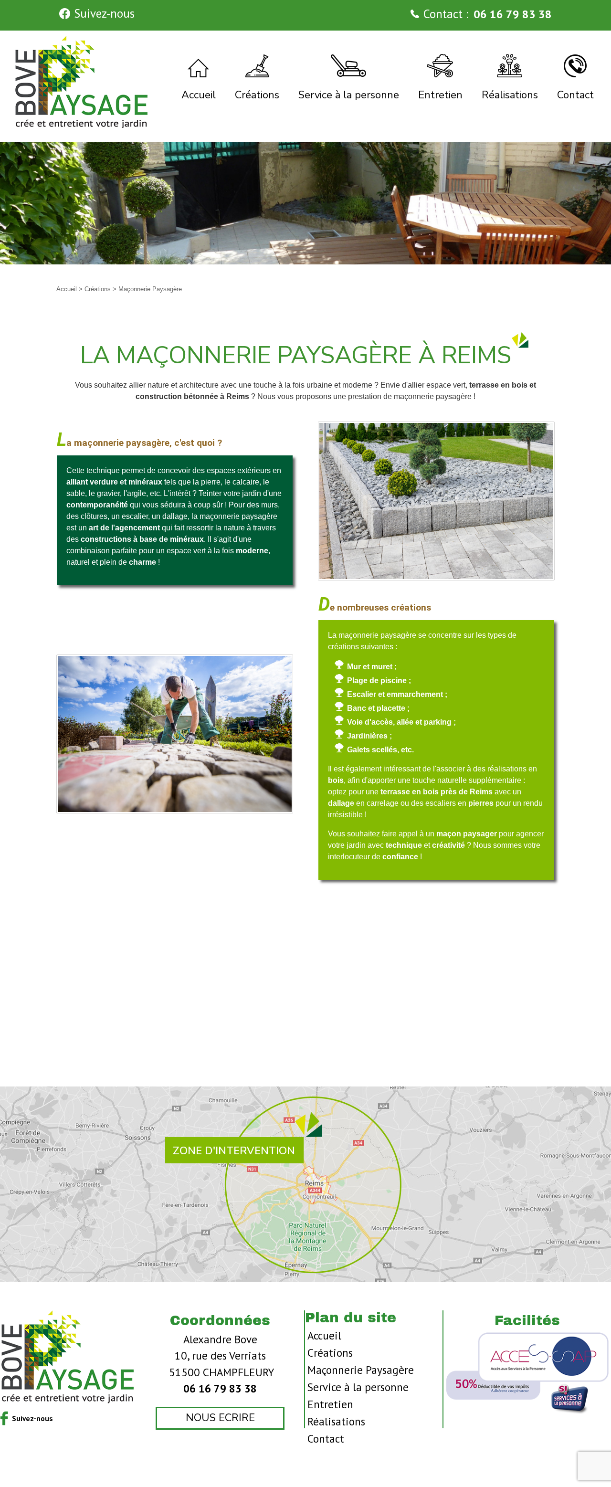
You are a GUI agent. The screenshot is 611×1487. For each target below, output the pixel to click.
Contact (325, 1438)
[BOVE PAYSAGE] (82, 81)
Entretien (330, 1404)
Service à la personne (358, 1387)
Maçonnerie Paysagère (360, 1370)
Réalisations (336, 1421)
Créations (98, 289)
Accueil (67, 289)
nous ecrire (220, 1418)
